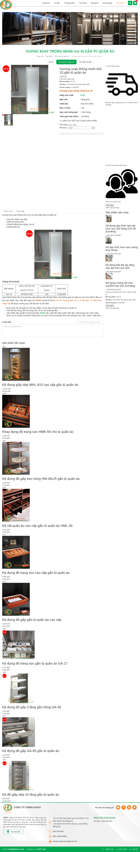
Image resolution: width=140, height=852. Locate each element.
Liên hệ (135, 849)
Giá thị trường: (65, 87)
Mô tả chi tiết (8, 211)
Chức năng (20, 211)
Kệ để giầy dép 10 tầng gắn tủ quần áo (30, 794)
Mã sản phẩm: (65, 81)
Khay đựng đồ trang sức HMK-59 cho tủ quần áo (38, 432)
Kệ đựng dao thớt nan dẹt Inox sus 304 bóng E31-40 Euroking (121, 228)
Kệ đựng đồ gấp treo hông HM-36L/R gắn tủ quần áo (41, 479)
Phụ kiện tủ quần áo (62, 56)
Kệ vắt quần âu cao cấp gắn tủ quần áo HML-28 (37, 526)
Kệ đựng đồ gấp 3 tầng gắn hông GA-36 (31, 707)
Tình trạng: (64, 125)
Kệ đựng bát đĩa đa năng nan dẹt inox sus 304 (120, 266)
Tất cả (51, 62)
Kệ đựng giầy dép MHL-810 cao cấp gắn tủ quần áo (40, 385)
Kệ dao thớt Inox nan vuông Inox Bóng (122, 249)
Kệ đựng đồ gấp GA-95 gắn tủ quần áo (30, 751)
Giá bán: (63, 84)
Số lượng (63, 128)
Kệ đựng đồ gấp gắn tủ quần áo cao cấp (31, 619)
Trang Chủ (109, 849)
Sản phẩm (49, 56)
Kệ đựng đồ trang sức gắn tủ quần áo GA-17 (35, 663)
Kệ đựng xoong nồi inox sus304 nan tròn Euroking (120, 284)
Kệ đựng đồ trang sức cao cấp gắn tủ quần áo (36, 573)
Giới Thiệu (123, 849)
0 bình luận (6, 322)
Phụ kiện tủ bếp (85, 62)
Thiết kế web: (36, 849)
